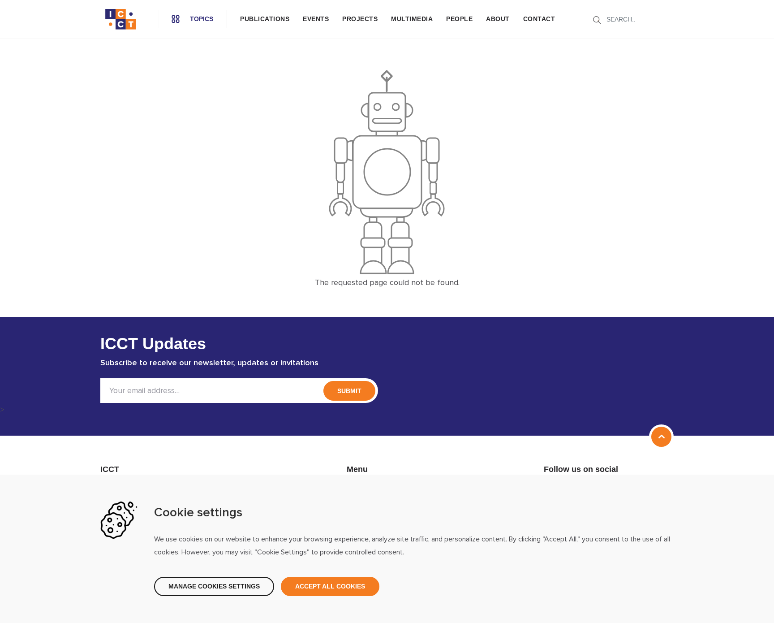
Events (316, 18)
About (498, 18)
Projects (360, 18)
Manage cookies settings (214, 586)
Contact (539, 18)
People (459, 18)
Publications (264, 18)
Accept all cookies (330, 586)
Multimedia (412, 18)
